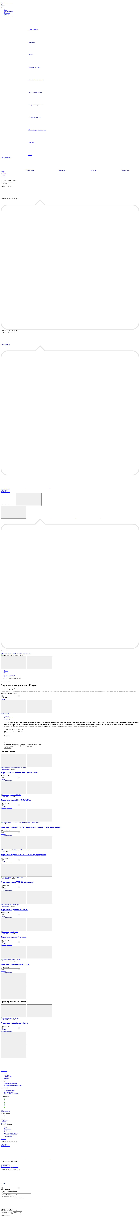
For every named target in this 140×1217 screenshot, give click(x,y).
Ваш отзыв (7, 743)
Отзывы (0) (7, 719)
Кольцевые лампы (9, 1131)
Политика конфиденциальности (9, 1167)
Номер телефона (5, 1194)
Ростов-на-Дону (5, 1123)
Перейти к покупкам (6, 2)
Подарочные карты (9, 1090)
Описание (6, 716)
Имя (2, 1192)
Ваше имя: (7, 736)
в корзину (3, 699)
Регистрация (7, 157)
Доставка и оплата (9, 11)
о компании (4, 1071)
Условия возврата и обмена (11, 1093)
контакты (3, 1139)
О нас (5, 10)
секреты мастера (5, 1111)
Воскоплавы (7, 1129)
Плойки (6, 1127)
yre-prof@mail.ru (5, 1165)
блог (2, 1110)
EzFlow (3, 824)
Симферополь (4, 1120)
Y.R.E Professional (5, 769)
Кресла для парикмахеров (11, 1133)
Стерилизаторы (8, 1136)
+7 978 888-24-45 (5, 490)
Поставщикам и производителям (13, 1085)
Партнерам (7, 13)
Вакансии (6, 14)
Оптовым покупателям (10, 1083)
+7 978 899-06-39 (5, 344)
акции (2, 1118)
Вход (2, 157)
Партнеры (6, 1075)
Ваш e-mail (4, 1196)
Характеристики (8, 717)
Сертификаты (8, 1076)
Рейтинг (6, 746)
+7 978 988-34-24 (5, 492)
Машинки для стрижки (10, 1134)
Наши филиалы (8, 16)
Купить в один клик (6, 780)
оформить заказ (5, 713)
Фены (5, 1130)
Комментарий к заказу (7, 1209)
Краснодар (4, 1121)
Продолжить (8, 747)
